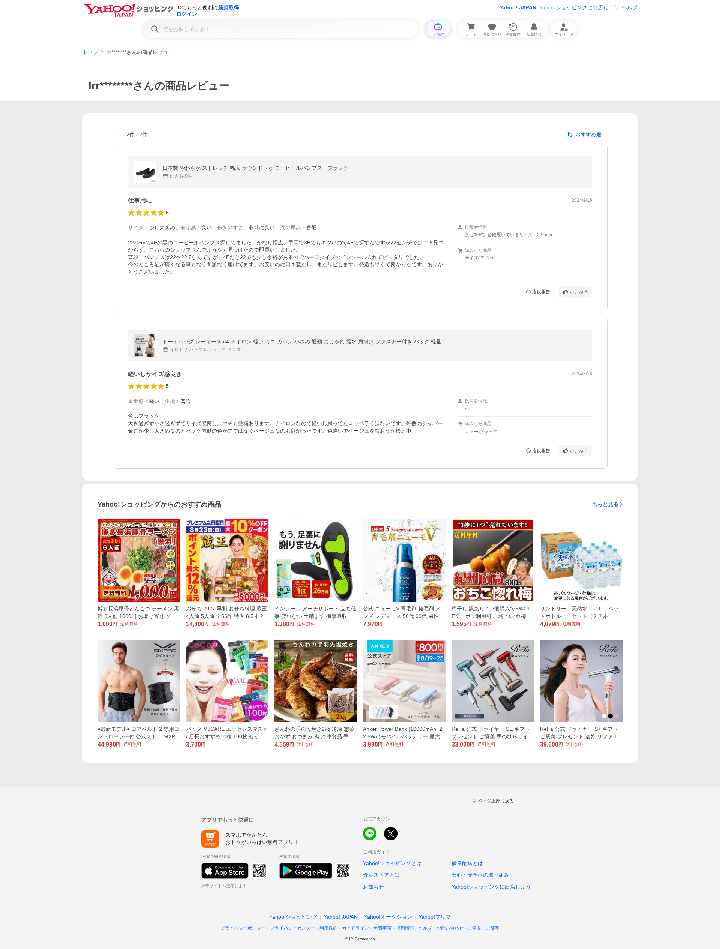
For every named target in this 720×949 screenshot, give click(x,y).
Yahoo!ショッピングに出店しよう (579, 7)
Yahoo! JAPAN (518, 7)
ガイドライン (355, 928)
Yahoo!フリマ (434, 917)
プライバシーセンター (292, 928)
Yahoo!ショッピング (293, 917)
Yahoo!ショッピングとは (392, 863)
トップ (90, 52)
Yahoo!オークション (388, 917)
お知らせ (373, 887)
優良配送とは (467, 863)
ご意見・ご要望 (484, 928)
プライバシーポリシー (243, 928)
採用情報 (405, 928)
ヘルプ (630, 7)
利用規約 (329, 928)
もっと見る (605, 504)
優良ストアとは (381, 875)
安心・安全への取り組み (480, 875)
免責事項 (383, 928)
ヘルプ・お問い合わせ (441, 928)
